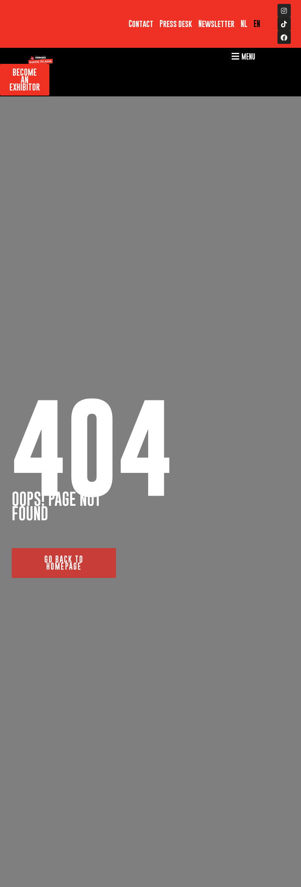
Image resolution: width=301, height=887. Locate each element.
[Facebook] (284, 37)
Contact (141, 24)
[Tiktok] (284, 24)
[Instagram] (284, 10)
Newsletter (216, 24)
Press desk (176, 24)
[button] (242, 56)
